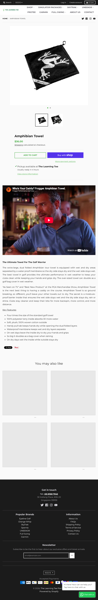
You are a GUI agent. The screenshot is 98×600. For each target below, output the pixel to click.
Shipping (19, 145)
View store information (27, 174)
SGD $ (18, 2)
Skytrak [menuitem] (71, 7)
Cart (91, 2)
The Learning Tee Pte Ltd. (53, 588)
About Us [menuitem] (75, 12)
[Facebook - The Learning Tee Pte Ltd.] (86, 18)
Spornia (24, 528)
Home (5, 19)
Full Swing (25, 534)
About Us (73, 519)
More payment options (65, 161)
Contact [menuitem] (89, 12)
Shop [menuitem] (30, 7)
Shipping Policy (73, 525)
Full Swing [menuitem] (58, 12)
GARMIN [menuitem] (43, 12)
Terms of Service (73, 528)
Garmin (24, 537)
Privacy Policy (73, 531)
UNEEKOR (25, 531)
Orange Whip (24, 522)
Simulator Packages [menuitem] (50, 7)
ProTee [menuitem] (31, 12)
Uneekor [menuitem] (87, 7)
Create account (75, 2)
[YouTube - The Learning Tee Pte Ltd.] (94, 18)
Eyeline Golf (24, 519)
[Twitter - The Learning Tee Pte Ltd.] (83, 18)
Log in (63, 2)
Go (72, 555)
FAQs (73, 522)
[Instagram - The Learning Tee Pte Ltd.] (90, 18)
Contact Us (73, 534)
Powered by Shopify (49, 591)
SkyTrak (24, 525)
